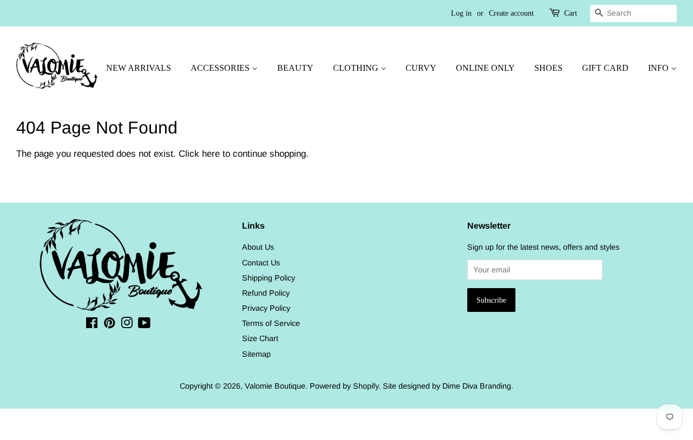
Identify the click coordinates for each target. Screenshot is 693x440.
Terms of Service (271, 323)
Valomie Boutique (275, 386)
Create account (511, 13)
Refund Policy (266, 293)
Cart (570, 13)
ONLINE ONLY (485, 67)
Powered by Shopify (344, 386)
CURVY (421, 67)
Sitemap (256, 354)
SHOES (548, 67)
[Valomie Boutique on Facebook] (92, 325)
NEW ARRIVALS (138, 67)
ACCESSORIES (221, 67)
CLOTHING (357, 67)
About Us (258, 247)
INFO (659, 67)
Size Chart (260, 338)
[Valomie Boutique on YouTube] (144, 325)
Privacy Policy (266, 308)
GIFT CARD (605, 67)
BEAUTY (295, 67)
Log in (461, 13)
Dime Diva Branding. (477, 386)
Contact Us (261, 262)
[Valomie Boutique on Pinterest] (109, 325)
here (211, 154)
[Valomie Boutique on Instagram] (127, 325)
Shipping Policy (268, 278)
